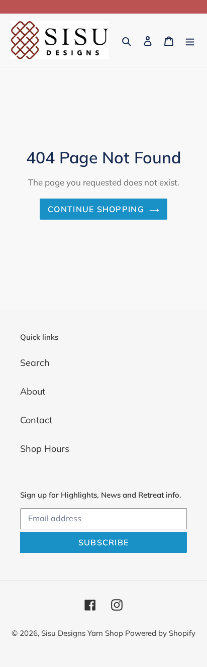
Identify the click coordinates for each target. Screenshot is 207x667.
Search (35, 362)
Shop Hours (44, 448)
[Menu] (189, 40)
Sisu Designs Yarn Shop (83, 633)
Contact (36, 420)
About (32, 391)
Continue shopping (96, 209)
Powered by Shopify (160, 633)
